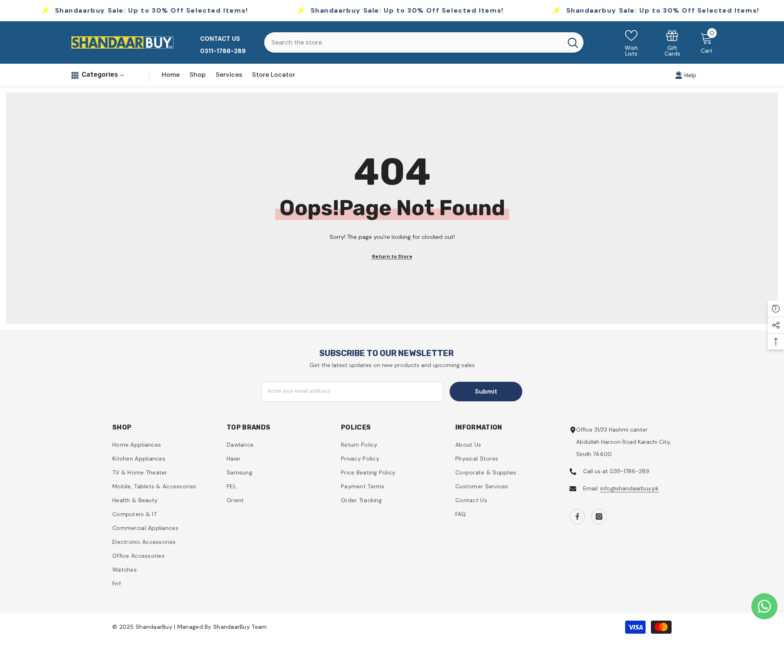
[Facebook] (577, 516)
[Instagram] (599, 516)
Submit (486, 391)
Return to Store (392, 256)
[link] (672, 42)
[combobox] (413, 42)
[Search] (424, 42)
